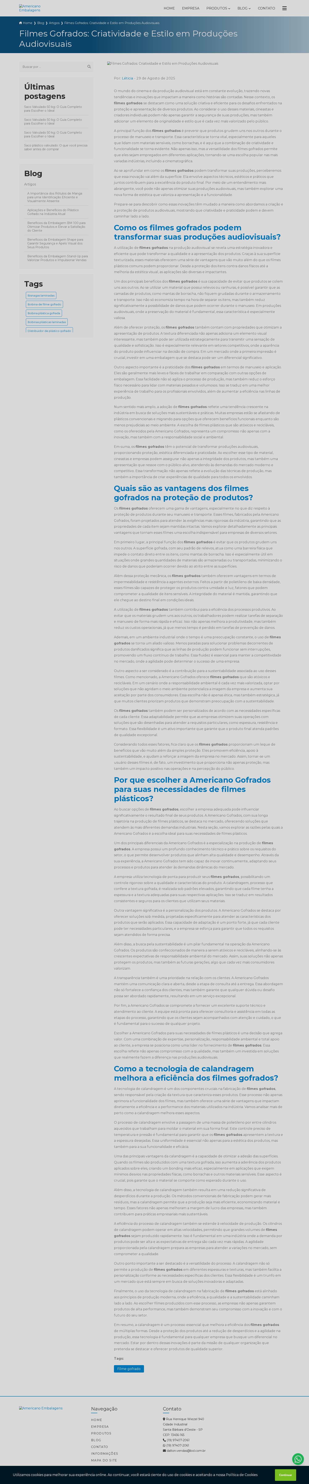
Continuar (285, 1475)
